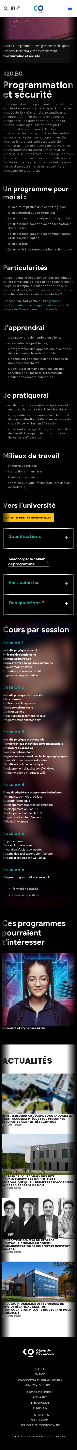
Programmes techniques (52, 46)
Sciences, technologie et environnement (30, 51)
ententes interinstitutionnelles (28, 517)
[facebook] (13, 9)
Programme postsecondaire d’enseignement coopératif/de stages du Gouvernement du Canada (38, 305)
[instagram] (18, 9)
